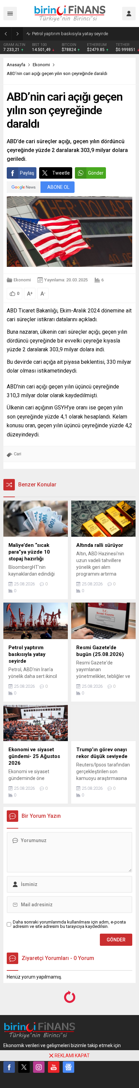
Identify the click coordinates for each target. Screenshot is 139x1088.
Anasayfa (16, 64)
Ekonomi (41, 64)
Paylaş (27, 173)
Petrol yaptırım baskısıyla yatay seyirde (70, 33)
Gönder (96, 173)
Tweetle (61, 173)
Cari (17, 453)
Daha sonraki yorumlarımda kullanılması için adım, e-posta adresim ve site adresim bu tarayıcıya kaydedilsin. (69, 924)
